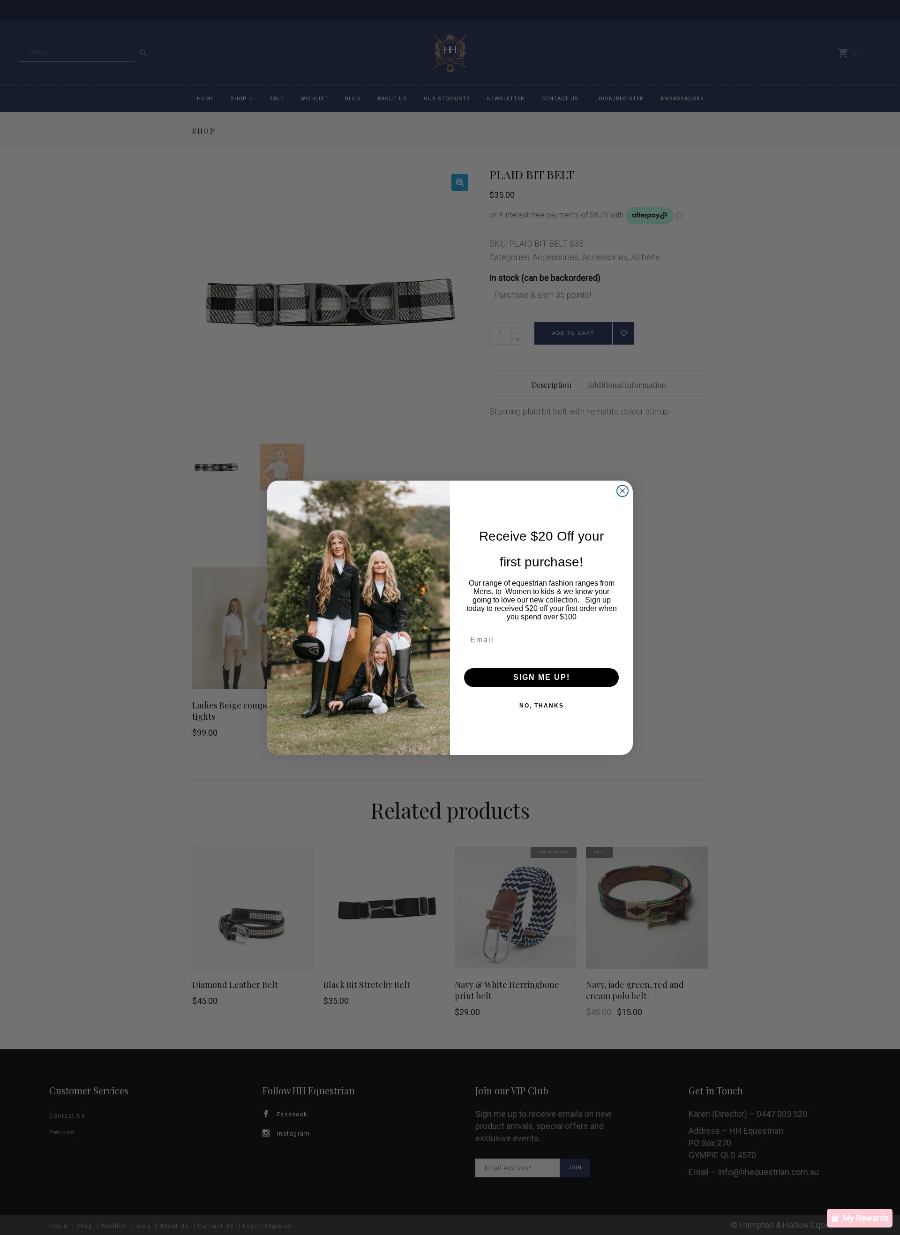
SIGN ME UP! (541, 677)
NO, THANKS (541, 705)
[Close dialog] (622, 491)
